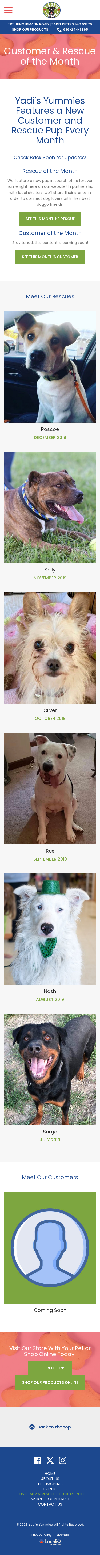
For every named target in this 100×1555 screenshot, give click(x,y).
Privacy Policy (41, 1535)
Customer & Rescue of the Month (50, 56)
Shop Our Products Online (50, 1382)
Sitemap (62, 1535)
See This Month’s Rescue (50, 218)
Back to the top (54, 1427)
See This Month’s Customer (50, 256)
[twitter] (50, 1460)
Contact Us (50, 1504)
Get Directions (50, 1368)
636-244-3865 (75, 29)
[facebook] (37, 1460)
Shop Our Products (30, 29)
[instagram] (62, 1460)
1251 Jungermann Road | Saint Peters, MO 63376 (50, 24)
